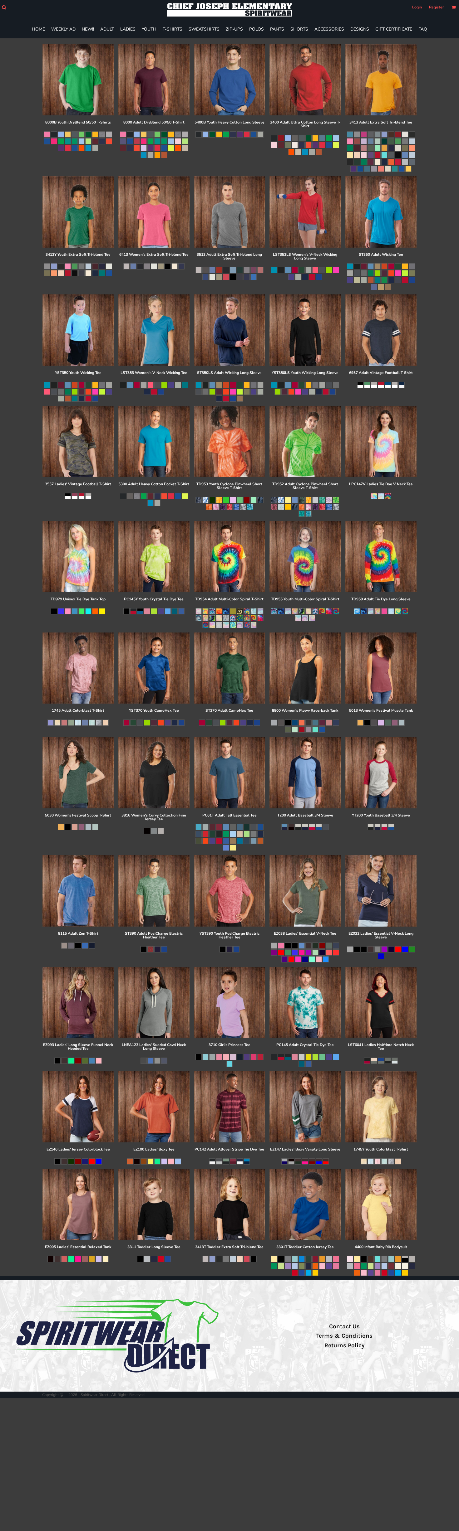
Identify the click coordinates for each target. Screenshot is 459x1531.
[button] (4, 7)
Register (436, 7)
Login (417, 7)
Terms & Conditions (344, 1335)
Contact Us (344, 1326)
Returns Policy (344, 1345)
